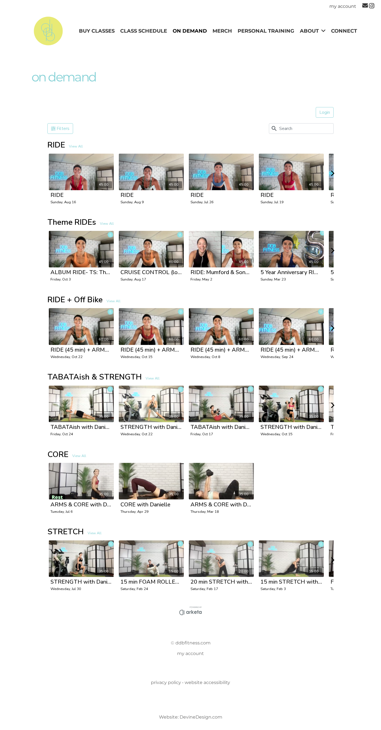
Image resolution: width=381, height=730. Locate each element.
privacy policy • (168, 682)
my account (190, 653)
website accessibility (207, 682)
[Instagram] (371, 6)
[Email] (365, 5)
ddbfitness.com (193, 643)
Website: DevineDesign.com (190, 717)
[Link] (48, 31)
